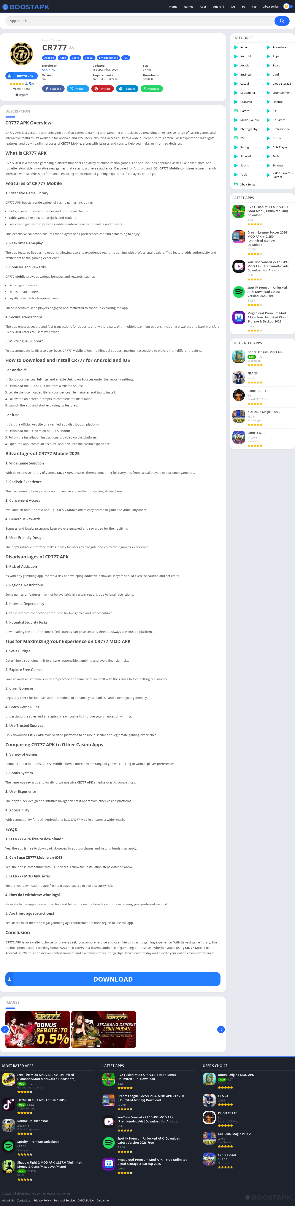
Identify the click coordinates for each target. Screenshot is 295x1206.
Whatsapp (153, 88)
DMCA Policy (86, 1200)
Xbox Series (271, 6)
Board (75, 58)
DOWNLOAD (113, 979)
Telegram (129, 88)
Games (188, 6)
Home (173, 6)
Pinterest (105, 88)
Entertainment (108, 58)
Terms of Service (64, 1200)
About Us (8, 1200)
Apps (203, 6)
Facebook (55, 88)
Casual (89, 58)
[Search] (282, 21)
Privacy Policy (42, 1200)
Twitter (79, 88)
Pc (243, 6)
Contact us (24, 1200)
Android (218, 6)
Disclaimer (103, 1200)
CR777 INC (49, 69)
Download (25, 76)
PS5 (254, 6)
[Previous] (5, 1029)
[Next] (221, 1029)
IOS (233, 6)
